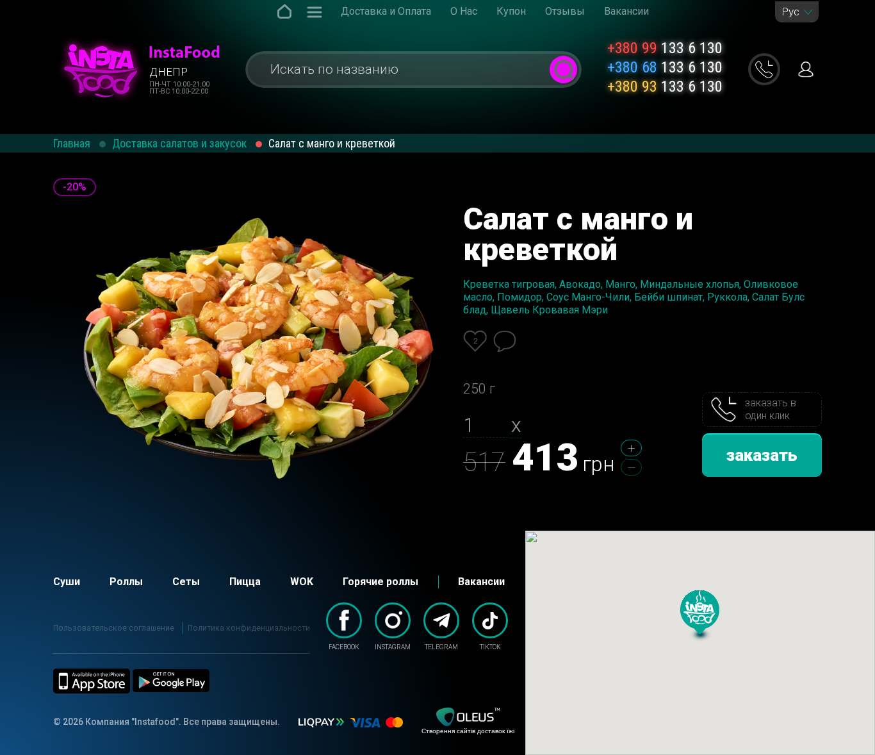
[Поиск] (563, 69)
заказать (761, 455)
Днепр (168, 71)
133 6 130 (665, 48)
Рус (790, 11)
